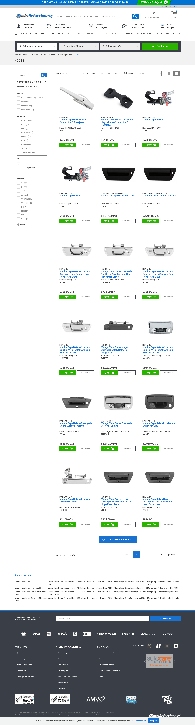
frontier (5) (26, 207)
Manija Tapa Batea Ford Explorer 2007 (163, 592)
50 (116, 73)
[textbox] (97, 16)
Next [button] (174, 661)
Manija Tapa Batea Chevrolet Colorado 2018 (163, 583)
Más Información (138, 721)
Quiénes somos (23, 653)
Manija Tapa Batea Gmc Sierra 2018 (129, 582)
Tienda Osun (21, 671)
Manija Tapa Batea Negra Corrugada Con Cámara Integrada (115, 350)
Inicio (176, 6)
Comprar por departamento (32, 34)
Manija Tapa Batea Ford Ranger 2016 (96, 598)
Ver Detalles (85, 145)
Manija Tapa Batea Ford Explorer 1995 (97, 592)
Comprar (67, 145)
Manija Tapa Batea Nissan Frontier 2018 (64, 588)
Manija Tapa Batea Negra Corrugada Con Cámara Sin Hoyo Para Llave (116, 502)
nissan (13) (26, 136)
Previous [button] (144, 661)
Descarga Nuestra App (25, 677)
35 (109, 73)
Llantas (69, 34)
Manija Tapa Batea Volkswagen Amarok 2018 (61, 593)
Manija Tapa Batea (65, 55)
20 (102, 73)
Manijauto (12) (27, 110)
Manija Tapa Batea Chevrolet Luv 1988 (64, 598)
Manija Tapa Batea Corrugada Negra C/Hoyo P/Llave (75, 424)
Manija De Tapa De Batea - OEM (118, 195)
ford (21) (25, 124)
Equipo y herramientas (86, 34)
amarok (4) (26, 195)
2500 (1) (24, 187)
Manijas (52, 55)
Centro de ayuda (64, 659)
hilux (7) (25, 211)
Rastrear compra (105, 659)
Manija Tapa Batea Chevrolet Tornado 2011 (163, 599)
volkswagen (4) (28, 152)
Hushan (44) (26, 106)
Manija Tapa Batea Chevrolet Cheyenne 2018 (64, 583)
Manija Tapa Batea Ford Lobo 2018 (29, 588)
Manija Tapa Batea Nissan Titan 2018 (96, 588)
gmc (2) (24, 128)
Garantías (61, 689)
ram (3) (24, 140)
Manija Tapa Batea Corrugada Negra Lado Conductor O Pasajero (117, 122)
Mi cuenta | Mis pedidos (108, 653)
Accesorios (127, 34)
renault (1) (26, 144)
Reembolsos (63, 683)
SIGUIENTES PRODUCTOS (121, 539)
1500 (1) (24, 183)
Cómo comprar (63, 653)
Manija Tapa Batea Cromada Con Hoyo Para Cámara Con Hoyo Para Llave (158, 274)
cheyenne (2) (27, 199)
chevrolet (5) (26, 120)
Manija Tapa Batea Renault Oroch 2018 (130, 588)
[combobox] (37, 46)
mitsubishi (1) (27, 132)
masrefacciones (21, 55)
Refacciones (57, 34)
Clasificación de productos (109, 671)
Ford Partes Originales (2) (32, 98)
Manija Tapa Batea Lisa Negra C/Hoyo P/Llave (158, 424)
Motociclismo (163, 34)
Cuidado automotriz (145, 34)
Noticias (102, 677)
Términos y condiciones (26, 659)
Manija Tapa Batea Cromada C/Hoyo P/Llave (116, 424)
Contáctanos (63, 665)
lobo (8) (25, 219)
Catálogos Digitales (106, 665)
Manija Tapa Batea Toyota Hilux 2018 (162, 588)
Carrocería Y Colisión (38, 55)
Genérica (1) (26, 102)
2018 (77, 55)
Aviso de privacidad (24, 665)
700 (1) (24, 191)
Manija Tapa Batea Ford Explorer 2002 (130, 592)
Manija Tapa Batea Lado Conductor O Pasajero (72, 121)
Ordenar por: (128, 73)
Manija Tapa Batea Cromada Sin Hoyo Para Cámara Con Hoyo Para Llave (74, 274)
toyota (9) (25, 148)
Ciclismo (176, 34)
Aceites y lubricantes (109, 34)
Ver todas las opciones (29, 168)
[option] (159, 661)
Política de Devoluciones (67, 677)
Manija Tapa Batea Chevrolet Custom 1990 (30, 593)
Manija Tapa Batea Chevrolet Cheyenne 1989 (31, 599)
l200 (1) (24, 215)
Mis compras (166, 6)
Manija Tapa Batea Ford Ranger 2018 (96, 582)
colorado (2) (26, 203)
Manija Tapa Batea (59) (28, 87)
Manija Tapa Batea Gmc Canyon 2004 (129, 598)
